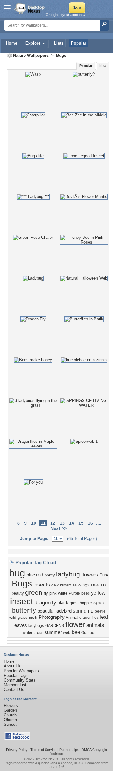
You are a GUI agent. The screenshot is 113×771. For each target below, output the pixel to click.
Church (10, 715)
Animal (72, 617)
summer (53, 632)
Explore (32, 43)
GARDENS (54, 626)
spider (100, 602)
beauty (18, 593)
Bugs (61, 55)
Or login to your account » (65, 15)
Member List (15, 685)
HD (91, 611)
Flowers (11, 705)
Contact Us (14, 689)
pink (53, 593)
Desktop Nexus (46, 759)
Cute (104, 575)
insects (41, 584)
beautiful (45, 610)
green (33, 592)
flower (75, 624)
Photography (52, 617)
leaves (20, 625)
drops (38, 632)
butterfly (24, 610)
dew (55, 585)
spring (80, 610)
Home (11, 43)
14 (71, 523)
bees (85, 593)
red (39, 574)
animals (95, 625)
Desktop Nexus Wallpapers (30, 9)
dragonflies (89, 617)
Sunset (10, 724)
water (27, 632)
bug (17, 573)
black (62, 602)
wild (12, 617)
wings (84, 584)
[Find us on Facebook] (17, 738)
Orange (87, 632)
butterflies (68, 585)
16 (90, 523)
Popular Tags (16, 675)
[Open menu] (7, 9)
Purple (74, 593)
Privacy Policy (17, 750)
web (66, 632)
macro (98, 584)
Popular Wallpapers (21, 670)
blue (30, 574)
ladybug (68, 574)
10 (33, 523)
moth (33, 617)
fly (46, 593)
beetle (100, 611)
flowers (89, 574)
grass (23, 617)
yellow (98, 593)
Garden (10, 710)
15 (80, 523)
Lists (58, 43)
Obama (10, 719)
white (62, 593)
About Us (12, 666)
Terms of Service (43, 750)
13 (62, 523)
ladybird (64, 610)
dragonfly (45, 602)
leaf (104, 617)
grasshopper (81, 603)
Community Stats (19, 680)
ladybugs (36, 626)
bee (76, 632)
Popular (78, 43)
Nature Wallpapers (31, 55)
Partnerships (69, 750)
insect (21, 601)
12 (52, 523)
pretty (50, 575)
